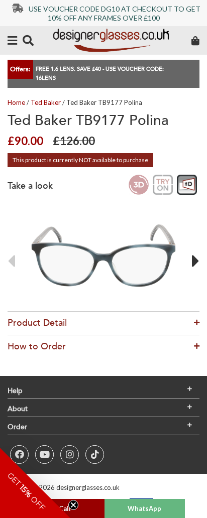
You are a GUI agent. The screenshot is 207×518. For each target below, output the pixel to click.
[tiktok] (94, 454)
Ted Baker (46, 102)
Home (16, 102)
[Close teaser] (73, 505)
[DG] (111, 40)
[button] (35, 483)
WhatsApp (144, 508)
